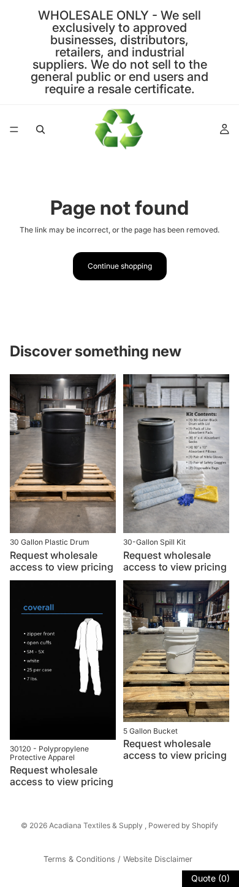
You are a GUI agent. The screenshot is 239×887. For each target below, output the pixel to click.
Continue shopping (120, 266)
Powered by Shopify (183, 825)
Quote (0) (210, 878)
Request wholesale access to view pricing (61, 561)
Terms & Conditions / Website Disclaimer (118, 859)
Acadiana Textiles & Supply (97, 825)
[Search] (40, 129)
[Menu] (14, 129)
